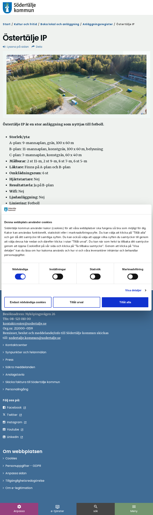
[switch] (57, 277)
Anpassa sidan (15, 473)
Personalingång (16, 389)
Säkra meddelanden (20, 367)
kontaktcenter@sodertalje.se (24, 323)
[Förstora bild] (76, 84)
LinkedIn (13, 437)
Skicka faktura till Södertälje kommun (32, 382)
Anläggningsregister (98, 24)
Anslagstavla (14, 374)
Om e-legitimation (18, 488)
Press (9, 360)
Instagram (14, 422)
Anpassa (19, 508)
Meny (134, 508)
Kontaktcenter (16, 345)
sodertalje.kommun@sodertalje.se (35, 338)
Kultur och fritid (25, 24)
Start (7, 24)
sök (95, 508)
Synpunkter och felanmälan (25, 352)
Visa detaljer (133, 290)
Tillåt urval (76, 302)
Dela (39, 47)
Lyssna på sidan (18, 47)
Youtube (13, 429)
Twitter (12, 415)
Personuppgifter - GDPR (23, 466)
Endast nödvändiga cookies (28, 302)
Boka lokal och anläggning (59, 24)
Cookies (11, 458)
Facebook (14, 407)
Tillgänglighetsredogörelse (24, 481)
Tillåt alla (125, 302)
